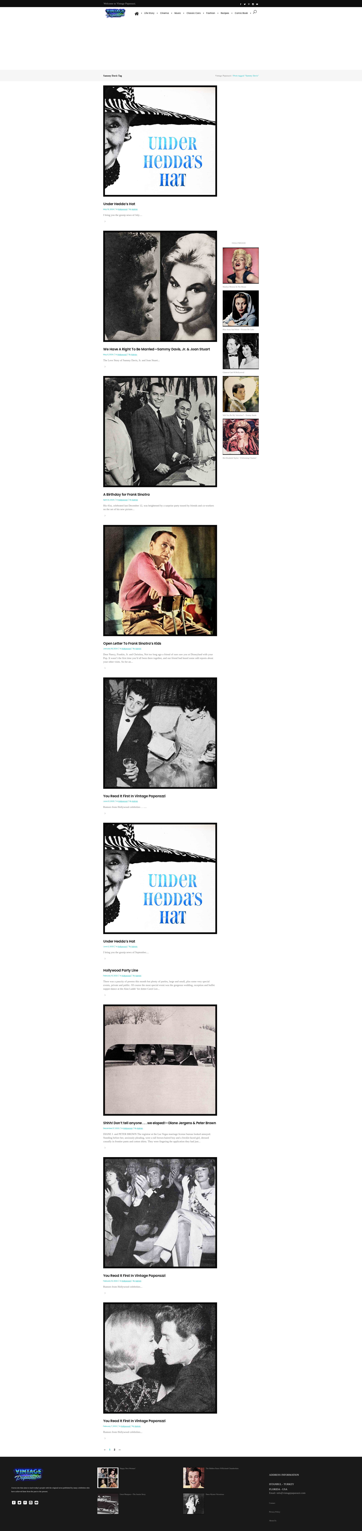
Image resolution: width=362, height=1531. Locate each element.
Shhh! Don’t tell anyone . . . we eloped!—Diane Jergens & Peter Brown (159, 1123)
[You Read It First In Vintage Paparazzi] (160, 733)
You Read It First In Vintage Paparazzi (134, 796)
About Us (272, 1521)
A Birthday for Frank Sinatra (126, 494)
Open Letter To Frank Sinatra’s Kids (132, 643)
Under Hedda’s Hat (119, 204)
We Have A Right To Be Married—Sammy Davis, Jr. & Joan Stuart (156, 349)
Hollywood (122, 209)
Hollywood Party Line (120, 970)
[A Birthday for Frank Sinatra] (160, 431)
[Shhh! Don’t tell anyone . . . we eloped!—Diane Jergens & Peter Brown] (160, 1060)
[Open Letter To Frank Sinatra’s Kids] (160, 580)
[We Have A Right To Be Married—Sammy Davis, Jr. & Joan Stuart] (160, 286)
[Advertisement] (181, 44)
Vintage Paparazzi (223, 76)
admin (135, 209)
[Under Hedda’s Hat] (160, 141)
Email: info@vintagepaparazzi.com (287, 1493)
